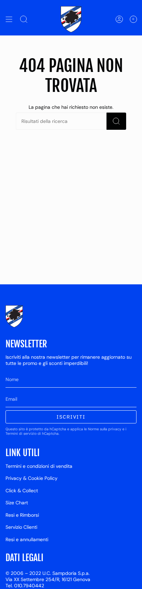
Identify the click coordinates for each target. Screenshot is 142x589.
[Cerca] (116, 121)
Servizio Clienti (21, 527)
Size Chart (17, 502)
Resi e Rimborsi (22, 515)
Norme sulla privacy (104, 429)
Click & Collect (22, 490)
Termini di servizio (21, 433)
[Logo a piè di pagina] (14, 316)
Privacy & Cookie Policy (32, 478)
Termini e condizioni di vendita (39, 466)
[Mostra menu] (9, 19)
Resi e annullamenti (27, 539)
